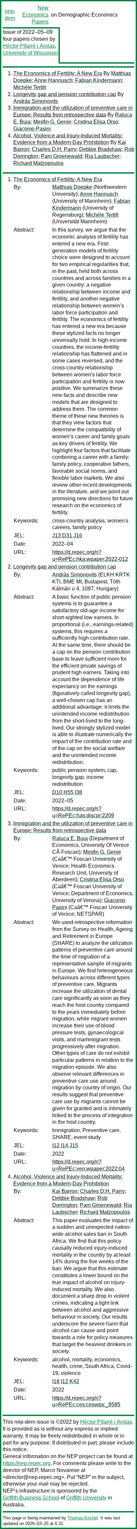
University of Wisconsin (30, 53)
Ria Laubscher (102, 156)
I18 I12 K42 (65, 1381)
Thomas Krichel (83, 1517)
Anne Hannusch (53, 80)
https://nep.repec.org (27, 1463)
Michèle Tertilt (29, 87)
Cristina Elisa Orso (96, 122)
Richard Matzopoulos (38, 163)
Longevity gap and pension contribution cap (64, 94)
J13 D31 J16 (67, 535)
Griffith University (86, 1498)
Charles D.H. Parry (54, 149)
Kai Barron (64, 1191)
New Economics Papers (35, 15)
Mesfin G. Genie (52, 122)
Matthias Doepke (72, 187)
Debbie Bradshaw (100, 149)
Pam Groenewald (61, 156)
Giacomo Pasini (32, 129)
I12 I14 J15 (65, 1145)
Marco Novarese (60, 1470)
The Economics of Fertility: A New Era (57, 73)
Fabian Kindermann (98, 80)
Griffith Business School (31, 1498)
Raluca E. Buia (70, 838)
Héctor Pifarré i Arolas (29, 46)
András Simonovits (35, 101)
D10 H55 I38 (67, 792)
